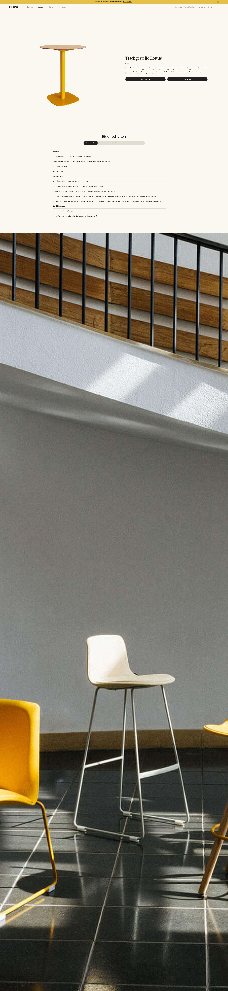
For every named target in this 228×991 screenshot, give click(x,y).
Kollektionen (29, 7)
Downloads (124, 143)
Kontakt (210, 7)
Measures (103, 143)
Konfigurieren (145, 79)
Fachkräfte (201, 7)
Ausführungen (137, 143)
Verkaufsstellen (189, 7)
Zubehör (113, 143)
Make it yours (127, 2)
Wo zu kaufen (187, 79)
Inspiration (62, 7)
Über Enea (178, 7)
